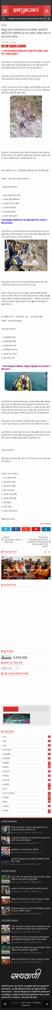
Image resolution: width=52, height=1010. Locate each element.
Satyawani (15, 1002)
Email (23, 46)
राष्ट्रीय (6, 797)
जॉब (4, 745)
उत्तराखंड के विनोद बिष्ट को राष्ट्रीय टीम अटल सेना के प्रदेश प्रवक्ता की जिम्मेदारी (30, 839)
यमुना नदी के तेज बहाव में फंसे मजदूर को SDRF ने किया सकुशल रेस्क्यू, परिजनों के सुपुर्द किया (30, 878)
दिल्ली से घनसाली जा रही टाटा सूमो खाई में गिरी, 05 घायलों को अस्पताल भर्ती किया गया (29, 828)
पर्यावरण (6, 767)
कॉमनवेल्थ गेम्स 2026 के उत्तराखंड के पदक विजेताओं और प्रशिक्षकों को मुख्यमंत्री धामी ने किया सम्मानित (30, 938)
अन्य (5, 737)
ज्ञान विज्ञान (7, 750)
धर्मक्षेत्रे (6, 763)
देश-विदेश (6, 758)
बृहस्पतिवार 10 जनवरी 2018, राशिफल (25, 849)
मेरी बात (6, 776)
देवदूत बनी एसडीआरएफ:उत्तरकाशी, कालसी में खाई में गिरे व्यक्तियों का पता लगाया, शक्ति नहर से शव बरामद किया (25, 33)
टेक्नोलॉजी (7, 754)
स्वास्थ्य (5, 810)
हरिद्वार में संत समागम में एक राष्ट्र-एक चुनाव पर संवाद (26, 19)
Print (14, 46)
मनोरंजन (6, 771)
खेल (4, 741)
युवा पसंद (6, 780)
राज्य (5, 789)
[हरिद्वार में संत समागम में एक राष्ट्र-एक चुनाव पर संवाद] (26, 567)
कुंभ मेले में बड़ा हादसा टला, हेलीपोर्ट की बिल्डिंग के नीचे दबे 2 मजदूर (30, 860)
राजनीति (6, 784)
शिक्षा (5, 802)
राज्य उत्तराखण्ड (45, 523)
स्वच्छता (6, 806)
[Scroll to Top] (47, 1004)
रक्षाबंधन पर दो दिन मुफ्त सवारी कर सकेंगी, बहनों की (29, 888)
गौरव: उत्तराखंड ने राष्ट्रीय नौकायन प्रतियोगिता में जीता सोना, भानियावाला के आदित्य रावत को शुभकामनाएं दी (30, 927)
